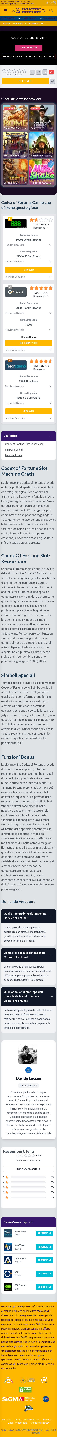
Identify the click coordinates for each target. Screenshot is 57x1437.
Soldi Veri (25, 81)
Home (6, 23)
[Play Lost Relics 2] (15, 172)
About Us (6, 1419)
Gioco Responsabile (17, 1423)
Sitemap (47, 1419)
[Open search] (51, 10)
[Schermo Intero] (32, 72)
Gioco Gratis (28, 47)
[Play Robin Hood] (41, 145)
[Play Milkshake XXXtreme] (41, 172)
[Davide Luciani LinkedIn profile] (28, 1070)
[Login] (13, 10)
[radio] (4, 71)
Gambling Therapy (40, 1423)
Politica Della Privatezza (27, 1419)
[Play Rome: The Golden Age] (15, 118)
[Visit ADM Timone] (8, 1380)
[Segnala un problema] (51, 72)
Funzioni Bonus (13, 455)
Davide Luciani (28, 1078)
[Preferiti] (44, 10)
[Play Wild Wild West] (15, 145)
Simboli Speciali (14, 449)
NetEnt (42, 38)
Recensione (44, 1233)
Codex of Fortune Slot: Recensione (24, 443)
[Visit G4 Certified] (46, 1399)
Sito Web (28, 270)
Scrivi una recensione (28, 1169)
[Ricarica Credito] (38, 72)
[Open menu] (6, 10)
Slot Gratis (17, 23)
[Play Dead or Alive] (41, 118)
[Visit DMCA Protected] (25, 1390)
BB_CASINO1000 (28, 343)
